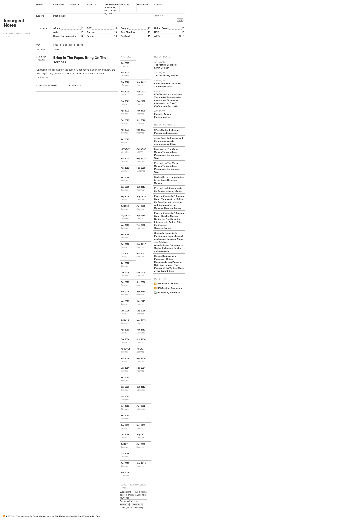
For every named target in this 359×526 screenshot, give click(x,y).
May (140, 93)
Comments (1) (76, 85)
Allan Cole (95, 516)
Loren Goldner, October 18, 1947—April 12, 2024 (111, 7)
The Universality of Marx (166, 74)
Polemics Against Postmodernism (162, 114)
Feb (140, 169)
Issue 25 (74, 4)
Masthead (142, 4)
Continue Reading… (47, 85)
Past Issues (59, 16)
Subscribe (58, 4)
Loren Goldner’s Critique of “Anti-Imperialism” (167, 83)
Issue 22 (91, 4)
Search (159, 16)
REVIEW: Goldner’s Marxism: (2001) (168, 98)
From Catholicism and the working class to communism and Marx (168, 141)
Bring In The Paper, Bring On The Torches (79, 59)
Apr (125, 64)
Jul (125, 74)
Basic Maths (39, 516)
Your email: (125, 498)
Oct (140, 102)
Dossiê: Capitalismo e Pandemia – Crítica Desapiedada (165, 259)
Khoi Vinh (83, 516)
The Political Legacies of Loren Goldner (166, 65)
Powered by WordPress (168, 292)
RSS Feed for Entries (167, 284)
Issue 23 (124, 4)
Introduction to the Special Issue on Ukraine (169, 180)
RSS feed (10, 516)
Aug (141, 83)
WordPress (60, 516)
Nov (125, 150)
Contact (158, 4)
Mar (140, 131)
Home (39, 4)
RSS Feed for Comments (169, 288)
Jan (140, 112)
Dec (125, 83)
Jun (125, 159)
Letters (40, 16)
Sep (140, 121)
